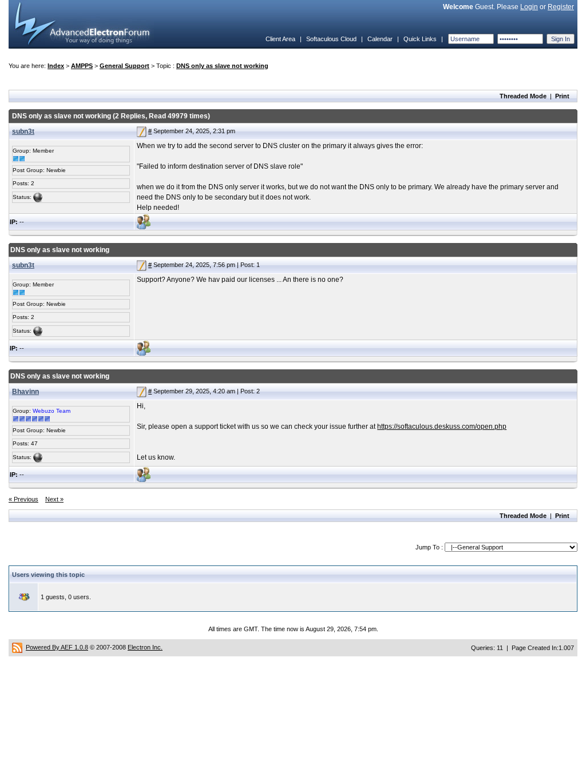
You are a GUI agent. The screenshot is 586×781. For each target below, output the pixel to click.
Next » (54, 499)
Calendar (380, 38)
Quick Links (420, 38)
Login (529, 7)
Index (55, 65)
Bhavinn (25, 392)
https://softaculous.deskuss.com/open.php (441, 427)
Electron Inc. (145, 647)
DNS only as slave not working (222, 65)
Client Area (280, 38)
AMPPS (82, 65)
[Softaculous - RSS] (17, 647)
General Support (124, 65)
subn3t (23, 131)
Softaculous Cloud (331, 38)
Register (561, 7)
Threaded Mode (523, 96)
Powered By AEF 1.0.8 (57, 647)
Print (562, 96)
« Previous (23, 499)
